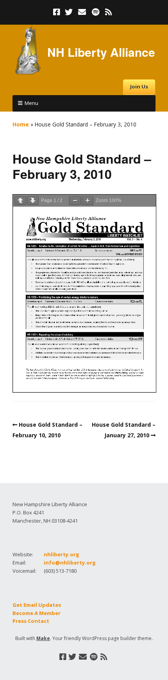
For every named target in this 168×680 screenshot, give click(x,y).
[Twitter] (68, 12)
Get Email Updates (37, 604)
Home (21, 124)
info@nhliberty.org (70, 562)
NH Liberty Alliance (101, 51)
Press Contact (31, 620)
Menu (31, 102)
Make (43, 638)
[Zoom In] (87, 200)
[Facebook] (57, 12)
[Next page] (33, 200)
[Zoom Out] (75, 200)
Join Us (139, 86)
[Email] (82, 12)
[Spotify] (95, 12)
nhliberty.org (61, 554)
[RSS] (108, 12)
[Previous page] (20, 200)
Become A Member (37, 613)
